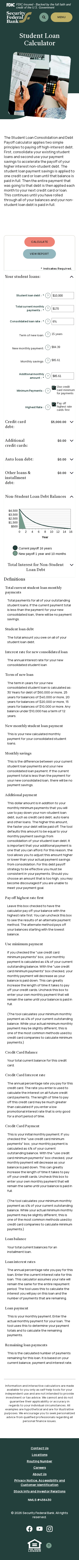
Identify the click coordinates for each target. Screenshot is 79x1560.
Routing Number (39, 1461)
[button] (39, 277)
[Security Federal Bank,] (19, 17)
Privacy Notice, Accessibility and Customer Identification (39, 1482)
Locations (39, 1455)
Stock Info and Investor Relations (39, 1491)
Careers (39, 1467)
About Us (40, 1474)
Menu (61, 17)
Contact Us (39, 1448)
